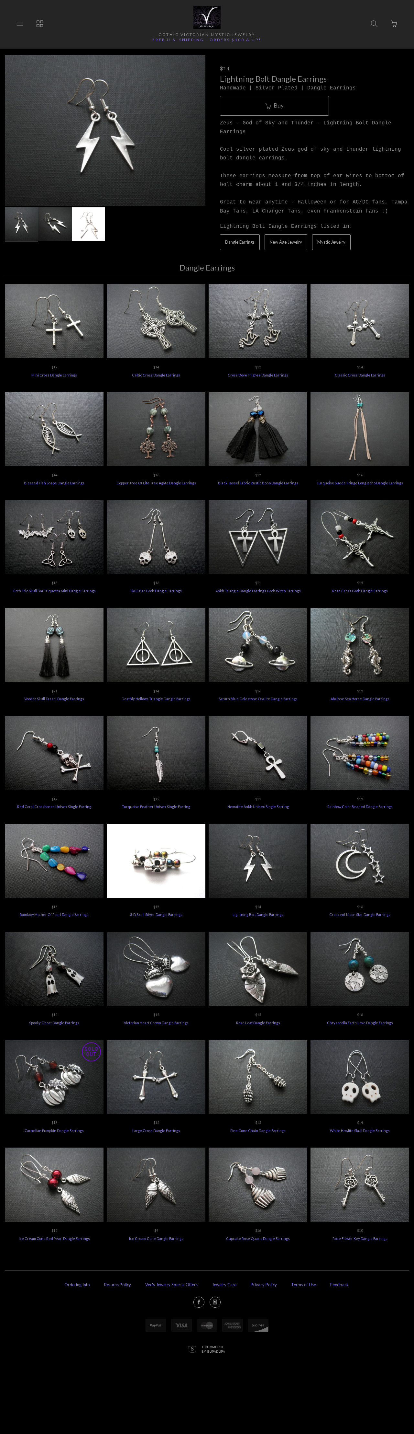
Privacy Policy (264, 1284)
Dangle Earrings (240, 242)
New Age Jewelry (286, 242)
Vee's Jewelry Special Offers (171, 1284)
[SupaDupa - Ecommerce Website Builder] (192, 1350)
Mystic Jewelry (331, 242)
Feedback (339, 1284)
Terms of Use (303, 1284)
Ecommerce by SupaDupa (213, 1349)
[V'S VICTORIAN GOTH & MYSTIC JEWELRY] (207, 17)
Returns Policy (117, 1284)
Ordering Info (77, 1284)
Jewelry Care (224, 1284)
